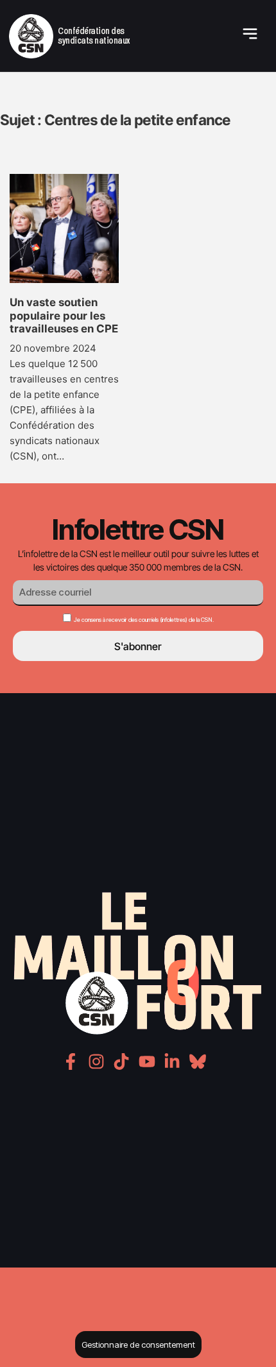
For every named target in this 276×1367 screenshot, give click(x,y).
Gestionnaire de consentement (138, 1344)
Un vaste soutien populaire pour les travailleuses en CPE (64, 315)
